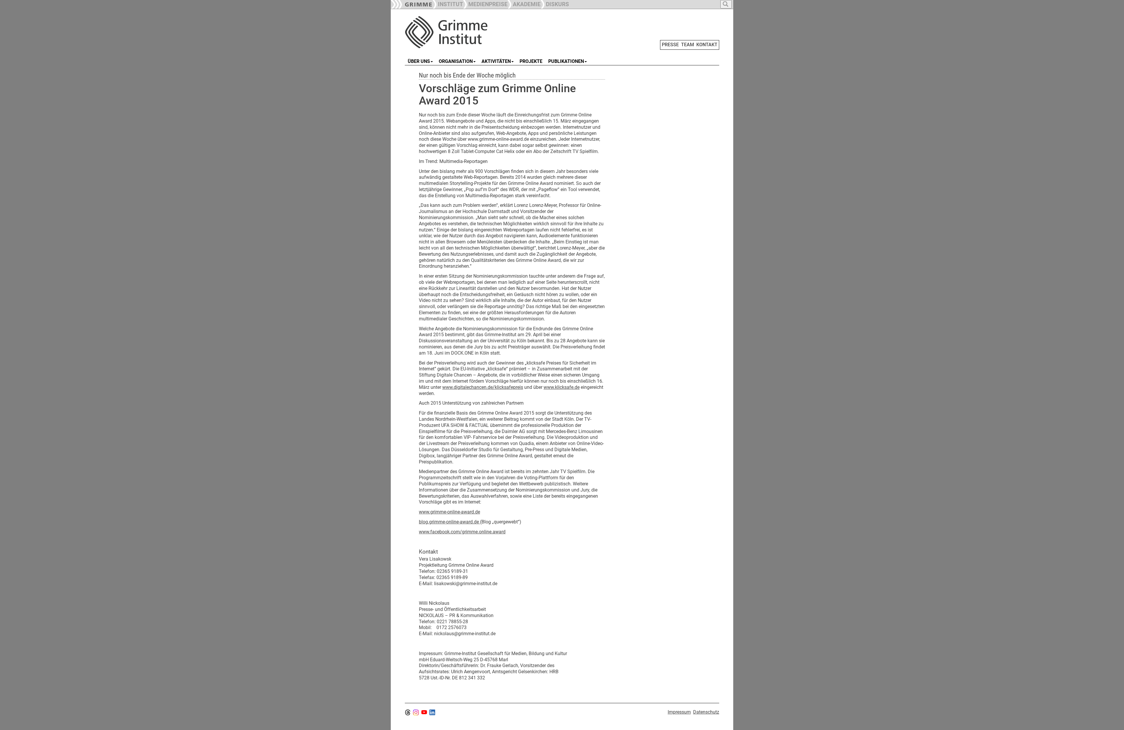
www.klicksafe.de (562, 387)
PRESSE (670, 44)
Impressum (679, 712)
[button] (485, 3)
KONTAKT (706, 44)
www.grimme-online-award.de (449, 512)
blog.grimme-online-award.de (449, 522)
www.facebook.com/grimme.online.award (462, 532)
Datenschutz (706, 712)
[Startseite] (471, 32)
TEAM (687, 44)
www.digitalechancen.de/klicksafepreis (482, 387)
